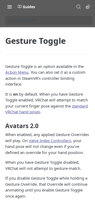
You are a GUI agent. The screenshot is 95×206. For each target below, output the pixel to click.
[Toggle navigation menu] (9, 6)
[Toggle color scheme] (88, 6)
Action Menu (16, 72)
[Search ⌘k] (78, 6)
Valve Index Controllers (50, 140)
